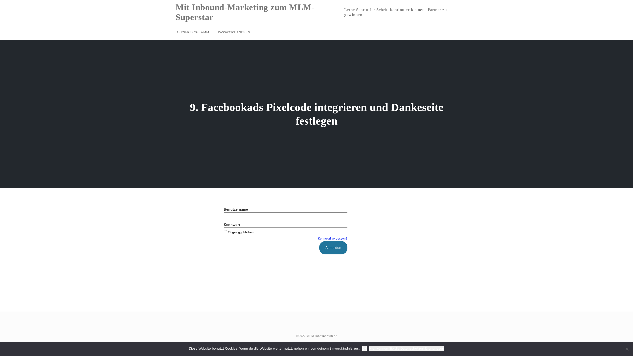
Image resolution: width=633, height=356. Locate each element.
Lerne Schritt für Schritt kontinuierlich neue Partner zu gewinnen (395, 12)
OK (364, 348)
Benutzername (236, 209)
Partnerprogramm (192, 32)
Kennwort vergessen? (332, 238)
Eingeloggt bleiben (240, 232)
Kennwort (232, 224)
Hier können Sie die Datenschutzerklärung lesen (406, 348)
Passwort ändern (234, 32)
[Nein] (626, 349)
